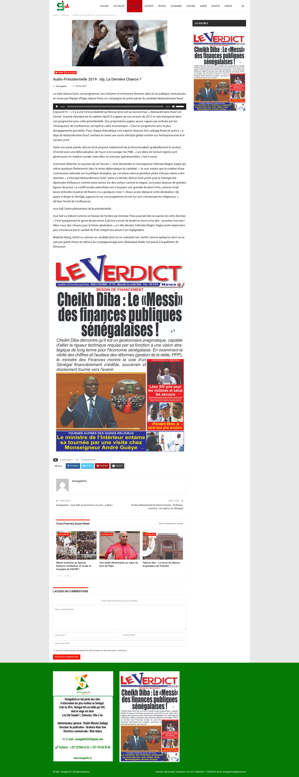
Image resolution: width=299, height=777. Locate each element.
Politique (134, 6)
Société (149, 6)
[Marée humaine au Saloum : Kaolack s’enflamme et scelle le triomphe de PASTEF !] (76, 545)
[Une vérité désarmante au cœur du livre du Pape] (119, 545)
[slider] (180, 106)
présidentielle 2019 (89, 460)
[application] (119, 106)
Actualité (119, 6)
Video (60, 73)
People (162, 6)
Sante (203, 6)
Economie (176, 6)
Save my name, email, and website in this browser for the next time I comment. (91, 650)
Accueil (104, 6)
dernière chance (66, 460)
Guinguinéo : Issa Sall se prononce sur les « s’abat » (84, 505)
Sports (215, 6)
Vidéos (228, 6)
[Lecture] (57, 106)
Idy (77, 460)
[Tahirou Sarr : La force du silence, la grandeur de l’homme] (163, 545)
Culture (190, 6)
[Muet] (173, 106)
